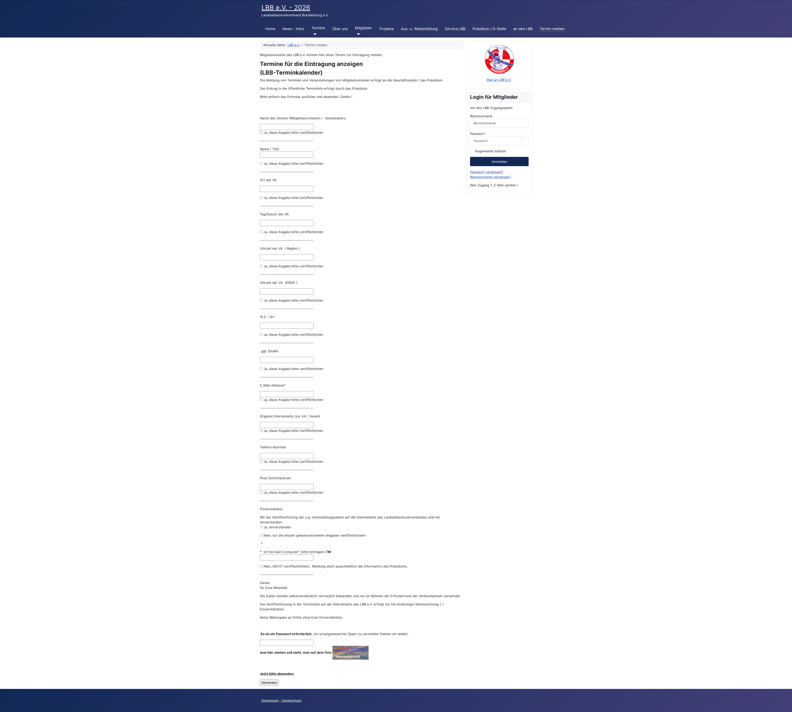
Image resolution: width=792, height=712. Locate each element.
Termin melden (552, 29)
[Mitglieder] (357, 34)
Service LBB (455, 29)
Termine (318, 28)
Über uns (340, 29)
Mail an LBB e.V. (499, 80)
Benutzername (481, 116)
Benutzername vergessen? (490, 177)
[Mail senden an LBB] (499, 59)
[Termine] (314, 34)
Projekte (387, 29)
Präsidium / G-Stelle (489, 29)
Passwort (477, 134)
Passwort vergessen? (486, 172)
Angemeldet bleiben (490, 151)
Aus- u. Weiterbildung (419, 29)
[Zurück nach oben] (787, 707)
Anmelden (499, 162)
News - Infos (293, 29)
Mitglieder (363, 28)
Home (270, 29)
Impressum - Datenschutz (282, 700)
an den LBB (523, 29)
